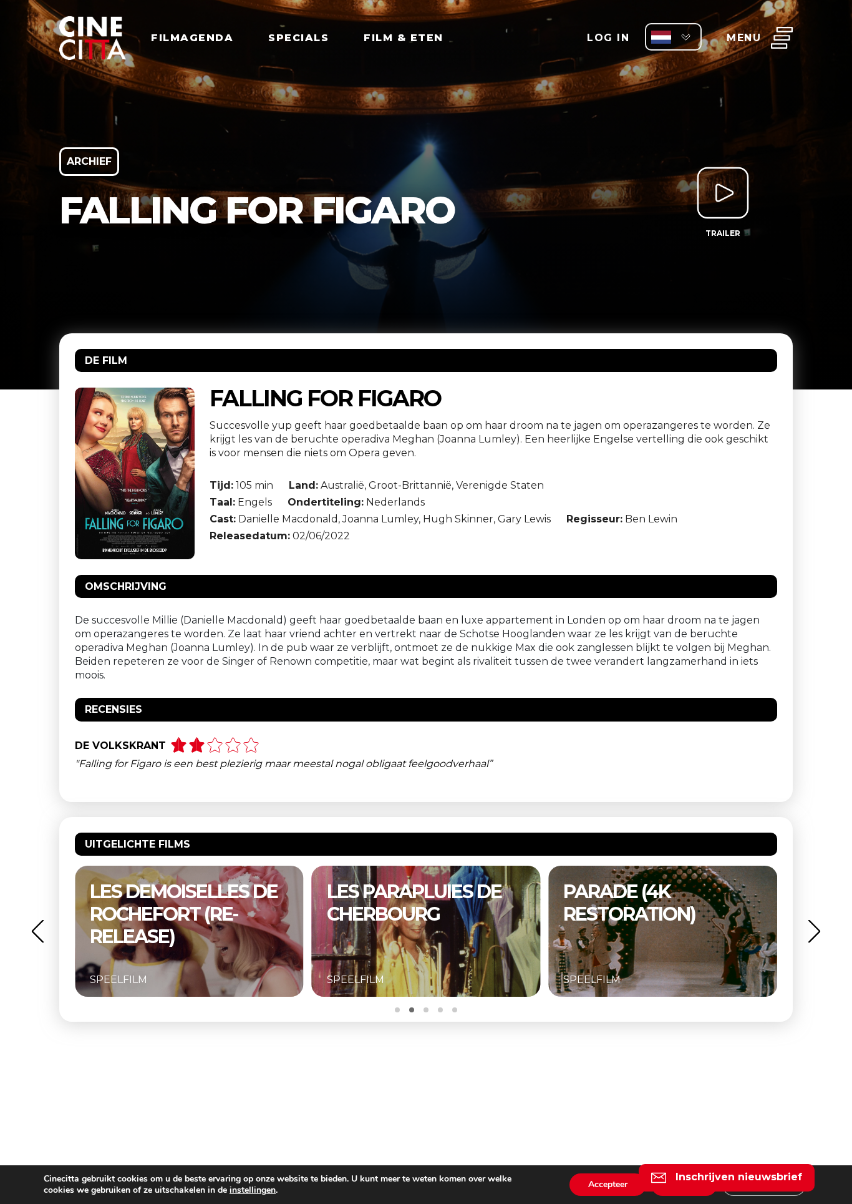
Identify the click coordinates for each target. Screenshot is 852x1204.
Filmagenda (192, 38)
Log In (608, 38)
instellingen (253, 1190)
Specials (298, 38)
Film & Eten (403, 38)
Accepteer (607, 1184)
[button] (37, 930)
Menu (744, 38)
